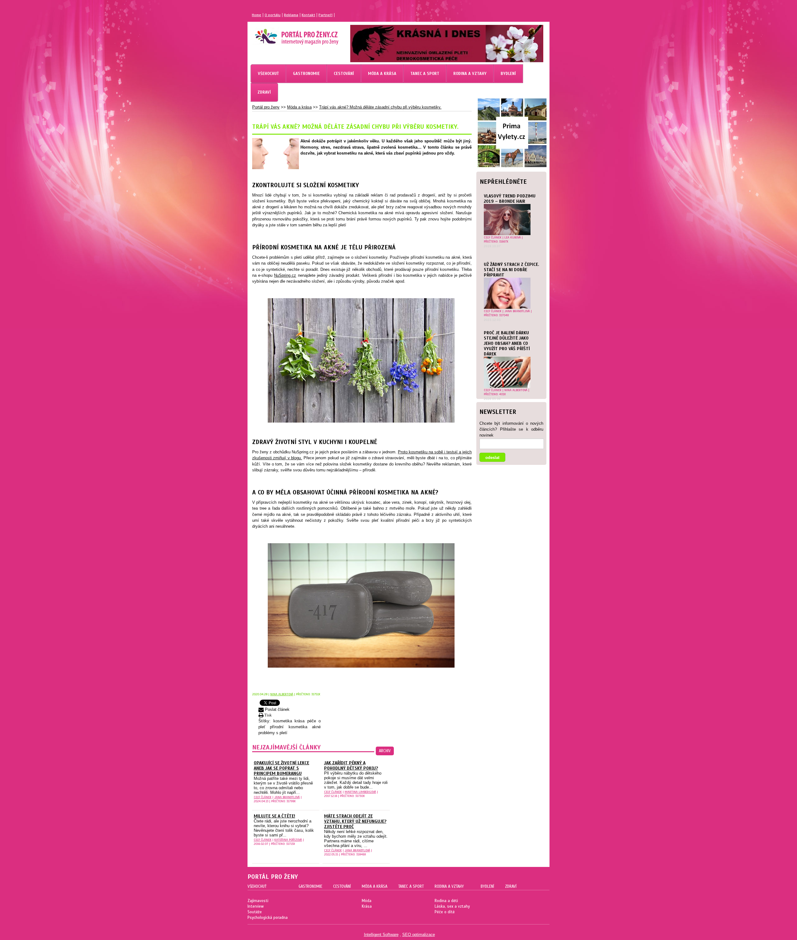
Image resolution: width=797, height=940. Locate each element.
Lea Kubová (512, 237)
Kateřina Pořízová (288, 840)
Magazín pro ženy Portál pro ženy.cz (286, 34)
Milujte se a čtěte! (274, 816)
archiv (385, 750)
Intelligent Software (381, 934)
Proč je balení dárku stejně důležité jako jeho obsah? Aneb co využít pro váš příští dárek (507, 343)
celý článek (493, 237)
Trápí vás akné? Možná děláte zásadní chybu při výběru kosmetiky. (380, 107)
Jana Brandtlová (517, 311)
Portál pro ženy (266, 107)
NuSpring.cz (285, 275)
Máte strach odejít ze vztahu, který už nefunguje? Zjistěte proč (355, 821)
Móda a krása (299, 107)
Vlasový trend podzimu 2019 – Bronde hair (509, 198)
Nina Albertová (515, 390)
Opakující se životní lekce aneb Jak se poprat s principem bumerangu (281, 768)
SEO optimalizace (418, 934)
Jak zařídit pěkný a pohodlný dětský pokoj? (351, 765)
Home (256, 15)
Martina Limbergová (360, 792)
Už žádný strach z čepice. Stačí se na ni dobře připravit (511, 270)
